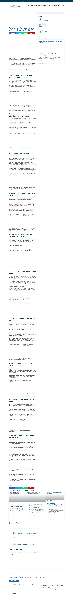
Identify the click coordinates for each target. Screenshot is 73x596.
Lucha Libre (41, 27)
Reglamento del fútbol (35, 5)
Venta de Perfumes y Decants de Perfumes (58, 1)
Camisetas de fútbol (43, 20)
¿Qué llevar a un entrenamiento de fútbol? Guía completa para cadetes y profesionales (54, 505)
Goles (40, 26)
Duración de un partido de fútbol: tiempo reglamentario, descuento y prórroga (48, 54)
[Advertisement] (22, 19)
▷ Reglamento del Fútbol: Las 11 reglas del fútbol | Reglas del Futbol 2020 (24, 544)
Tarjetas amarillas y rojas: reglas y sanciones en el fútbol (17, 505)
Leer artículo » (41, 48)
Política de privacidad (32, 1)
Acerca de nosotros (21, 1)
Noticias (62, 5)
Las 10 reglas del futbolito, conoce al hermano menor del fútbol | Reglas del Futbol (25, 528)
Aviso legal (26, 1)
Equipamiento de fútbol (45, 5)
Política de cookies (39, 1)
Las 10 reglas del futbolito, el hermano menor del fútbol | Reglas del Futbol (24, 533)
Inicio (29, 5)
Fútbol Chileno (41, 24)
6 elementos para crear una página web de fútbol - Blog (21, 538)
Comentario (11, 554)
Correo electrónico (12, 572)
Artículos (40, 18)
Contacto (44, 1)
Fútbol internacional (42, 25)
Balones (40, 19)
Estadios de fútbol (42, 23)
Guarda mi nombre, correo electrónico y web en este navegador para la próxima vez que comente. (28, 577)
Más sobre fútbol (55, 5)
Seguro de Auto (48, 1)
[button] (12, 33)
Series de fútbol (42, 32)
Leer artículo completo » (14, 514)
